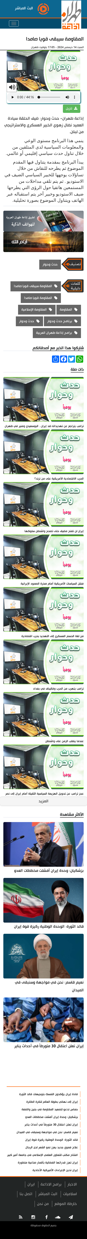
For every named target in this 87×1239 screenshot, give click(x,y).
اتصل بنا (26, 1194)
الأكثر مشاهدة (65, 1080)
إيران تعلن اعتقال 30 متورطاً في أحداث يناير (49, 1046)
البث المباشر (47, 1194)
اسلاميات (70, 1194)
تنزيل (69, 108)
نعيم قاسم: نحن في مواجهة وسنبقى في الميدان (49, 986)
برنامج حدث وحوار (59, 321)
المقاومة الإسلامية (34, 309)
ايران (31, 1184)
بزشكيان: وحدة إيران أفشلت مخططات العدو (49, 870)
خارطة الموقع (65, 1203)
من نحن (43, 1203)
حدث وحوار (50, 264)
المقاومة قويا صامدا (38, 298)
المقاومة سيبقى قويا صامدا (55, 39)
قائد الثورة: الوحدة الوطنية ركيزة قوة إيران (49, 926)
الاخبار (72, 1184)
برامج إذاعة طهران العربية (54, 333)
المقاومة (66, 309)
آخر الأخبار (69, 1070)
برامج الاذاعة (51, 1184)
